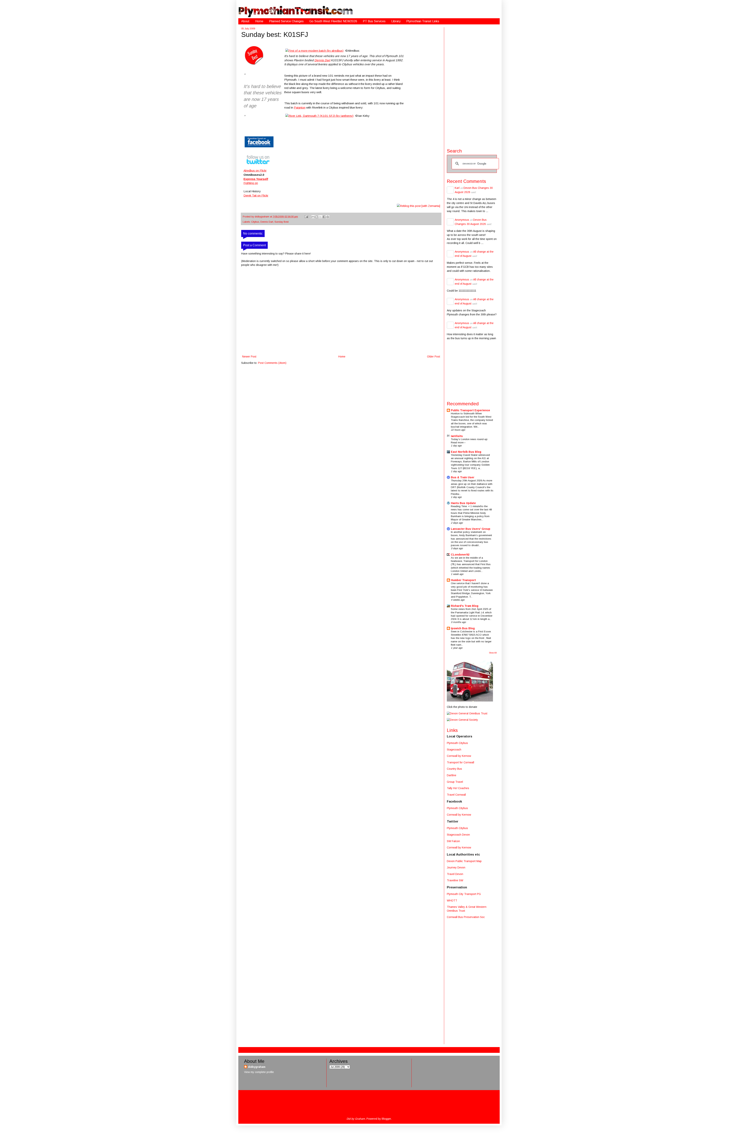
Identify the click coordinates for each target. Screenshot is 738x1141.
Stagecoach (454, 749)
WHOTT (452, 900)
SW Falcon (453, 841)
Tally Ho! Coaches (458, 788)
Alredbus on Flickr (255, 170)
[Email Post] (306, 216)
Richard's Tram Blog (464, 605)
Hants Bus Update (463, 503)
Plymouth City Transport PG (464, 894)
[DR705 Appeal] (470, 700)
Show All (493, 653)
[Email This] (313, 217)
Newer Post (249, 356)
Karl (457, 187)
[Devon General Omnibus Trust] (467, 713)
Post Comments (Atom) (272, 362)
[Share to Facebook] (324, 217)
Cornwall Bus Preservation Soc (466, 917)
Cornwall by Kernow (459, 755)
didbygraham (262, 216)
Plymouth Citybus (457, 743)
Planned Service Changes (286, 21)
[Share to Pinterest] (328, 217)
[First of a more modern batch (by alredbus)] (314, 50)
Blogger (386, 1118)
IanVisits (457, 436)
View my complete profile (259, 1072)
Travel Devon (455, 874)
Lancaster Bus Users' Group (470, 528)
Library (396, 21)
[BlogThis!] (317, 217)
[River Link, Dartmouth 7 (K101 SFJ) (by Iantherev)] (319, 115)
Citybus (255, 222)
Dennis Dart (322, 60)
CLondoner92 (460, 554)
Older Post (433, 356)
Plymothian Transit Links (422, 21)
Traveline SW (455, 880)
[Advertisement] (472, 85)
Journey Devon (456, 867)
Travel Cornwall (456, 794)
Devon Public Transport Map (464, 861)
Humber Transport (463, 580)
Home (259, 21)
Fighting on (251, 183)
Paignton (299, 107)
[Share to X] (320, 217)
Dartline (451, 775)
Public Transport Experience (470, 410)
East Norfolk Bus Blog (466, 451)
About (245, 21)
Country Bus (454, 768)
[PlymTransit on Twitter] (258, 166)
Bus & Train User (462, 477)
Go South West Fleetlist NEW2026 (333, 21)
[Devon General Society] (462, 719)
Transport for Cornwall (460, 762)
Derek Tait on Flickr (256, 195)
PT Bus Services (374, 21)
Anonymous (462, 219)
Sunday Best (281, 222)
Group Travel (455, 781)
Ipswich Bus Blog (463, 628)
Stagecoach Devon (458, 834)
